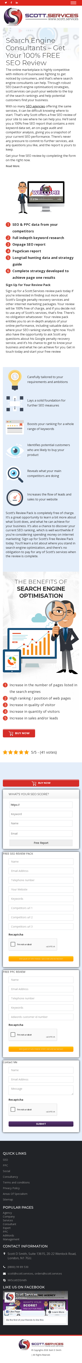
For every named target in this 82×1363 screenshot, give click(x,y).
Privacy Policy (11, 1188)
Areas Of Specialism (15, 1194)
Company (9, 1216)
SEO (5, 1159)
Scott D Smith (55, 1350)
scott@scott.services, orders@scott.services (35, 1273)
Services (8, 1220)
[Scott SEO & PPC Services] (41, 17)
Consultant (9, 1224)
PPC (5, 1165)
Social (6, 1171)
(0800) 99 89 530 (18, 1267)
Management (11, 1239)
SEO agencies (35, 106)
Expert (7, 1228)
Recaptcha (16, 934)
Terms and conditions (16, 1182)
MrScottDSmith (17, 1280)
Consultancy (10, 1177)
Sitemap (8, 1199)
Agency (7, 1213)
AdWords (8, 1235)
